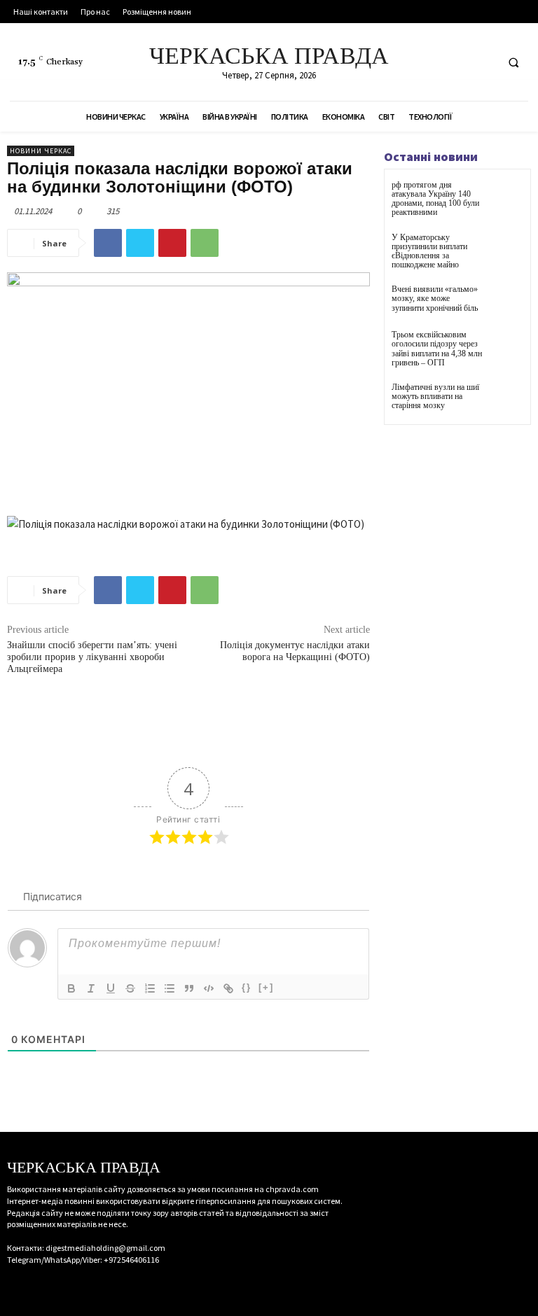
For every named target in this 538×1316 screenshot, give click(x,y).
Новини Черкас (40, 150)
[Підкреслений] (110, 988)
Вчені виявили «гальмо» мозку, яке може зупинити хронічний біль (435, 298)
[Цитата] (189, 988)
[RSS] (457, 61)
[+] (266, 987)
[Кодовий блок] (209, 988)
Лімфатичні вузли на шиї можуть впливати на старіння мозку (435, 396)
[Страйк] (130, 988)
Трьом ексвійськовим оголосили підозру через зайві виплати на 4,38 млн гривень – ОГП (437, 349)
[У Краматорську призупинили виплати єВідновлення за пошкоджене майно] (506, 250)
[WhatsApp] (205, 243)
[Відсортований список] (150, 988)
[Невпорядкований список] (169, 988)
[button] (513, 62)
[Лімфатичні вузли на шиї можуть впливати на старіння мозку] (506, 400)
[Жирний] (71, 988)
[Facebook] (431, 61)
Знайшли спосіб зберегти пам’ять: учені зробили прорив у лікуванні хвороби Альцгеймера (92, 657)
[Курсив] (91, 988)
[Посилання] (228, 988)
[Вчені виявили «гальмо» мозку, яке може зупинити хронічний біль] (506, 302)
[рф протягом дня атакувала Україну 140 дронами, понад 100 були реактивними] (506, 198)
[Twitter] (483, 61)
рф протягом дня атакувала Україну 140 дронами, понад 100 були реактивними (435, 199)
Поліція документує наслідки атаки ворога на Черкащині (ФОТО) (295, 651)
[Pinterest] (172, 243)
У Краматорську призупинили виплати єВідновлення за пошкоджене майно (429, 251)
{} (246, 987)
